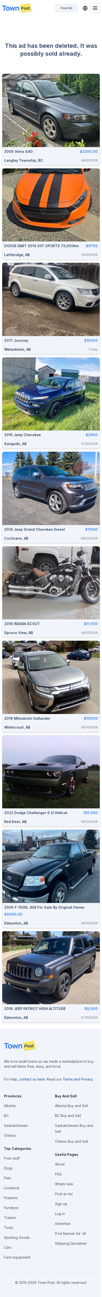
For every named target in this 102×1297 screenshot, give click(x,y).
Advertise (63, 1223)
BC (6, 1115)
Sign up (61, 1204)
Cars (7, 1247)
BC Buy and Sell (68, 1115)
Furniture (11, 1208)
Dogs (8, 1168)
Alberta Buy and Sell (71, 1106)
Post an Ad (64, 1194)
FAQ (58, 1174)
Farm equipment (17, 1257)
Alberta (10, 1106)
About (60, 1164)
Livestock (12, 1188)
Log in (60, 1214)
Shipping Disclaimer (71, 1243)
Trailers (10, 1218)
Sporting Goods (17, 1237)
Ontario (10, 1135)
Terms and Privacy (78, 1079)
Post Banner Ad (67, 1233)
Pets (7, 1178)
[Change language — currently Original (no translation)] (85, 8)
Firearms (11, 1198)
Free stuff (12, 1158)
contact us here (32, 1079)
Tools (8, 1227)
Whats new (64, 1184)
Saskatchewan (16, 1125)
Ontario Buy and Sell (71, 1141)
